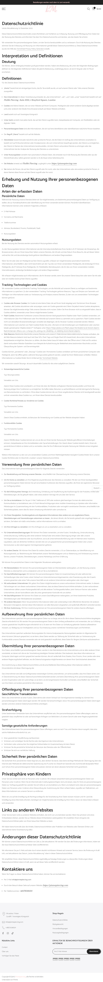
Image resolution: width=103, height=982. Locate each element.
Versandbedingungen (60, 928)
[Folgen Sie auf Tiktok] (12, 933)
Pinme (15, 980)
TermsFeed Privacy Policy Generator (30, 48)
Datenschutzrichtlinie (60, 920)
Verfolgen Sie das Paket (10, 956)
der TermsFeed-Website (49, 358)
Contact (4, 947)
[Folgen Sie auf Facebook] (3, 933)
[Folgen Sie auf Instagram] (8, 933)
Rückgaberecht (58, 924)
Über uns (5, 951)
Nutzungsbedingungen (60, 933)
